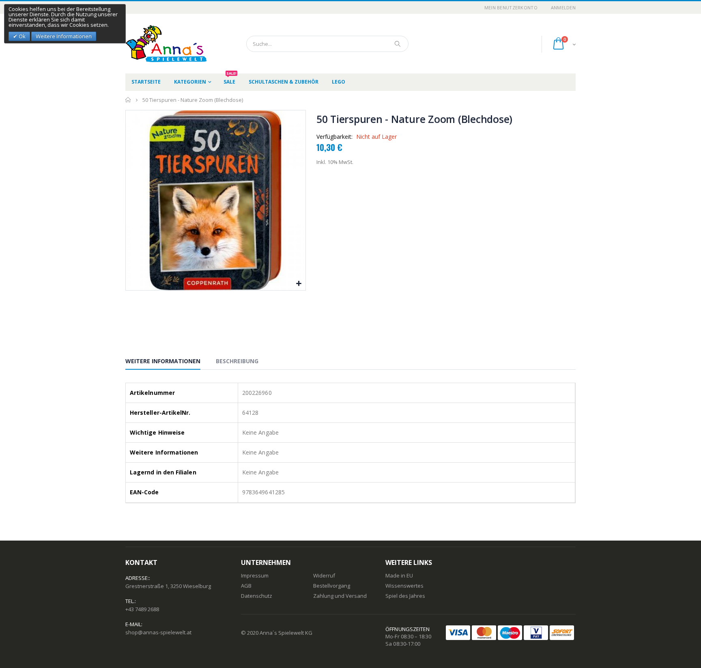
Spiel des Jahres (405, 595)
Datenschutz (256, 595)
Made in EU (399, 575)
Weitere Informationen (162, 361)
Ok (21, 36)
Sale (230, 79)
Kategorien (190, 81)
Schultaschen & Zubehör (283, 81)
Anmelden (563, 7)
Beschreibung (237, 361)
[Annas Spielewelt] (153, 43)
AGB (246, 585)
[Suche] (398, 44)
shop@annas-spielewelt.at (158, 632)
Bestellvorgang (331, 585)
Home (128, 100)
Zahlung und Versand (340, 595)
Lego (338, 81)
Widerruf (324, 575)
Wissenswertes (404, 585)
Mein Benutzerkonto (511, 7)
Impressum (255, 575)
